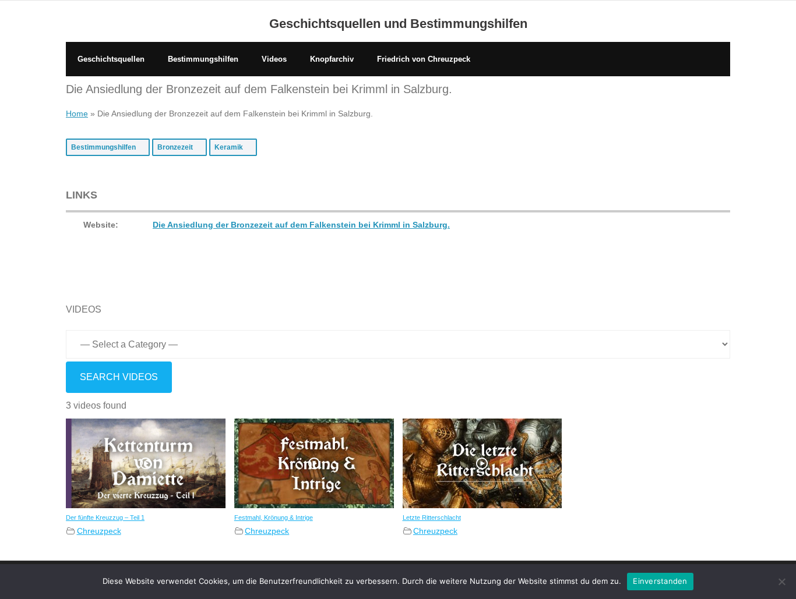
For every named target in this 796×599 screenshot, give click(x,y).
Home (77, 113)
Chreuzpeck (99, 531)
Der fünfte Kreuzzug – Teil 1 (105, 517)
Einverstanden (660, 581)
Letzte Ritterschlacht (432, 517)
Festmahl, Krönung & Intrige (273, 517)
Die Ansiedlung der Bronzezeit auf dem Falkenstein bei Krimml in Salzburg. (301, 224)
